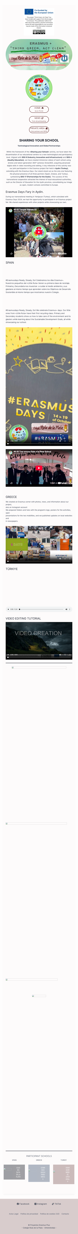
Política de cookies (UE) (49, 1214)
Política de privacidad (29, 1214)
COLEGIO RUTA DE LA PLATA (18, 1172)
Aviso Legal (13, 1214)
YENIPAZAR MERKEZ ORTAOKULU (68, 1174)
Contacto (65, 1214)
